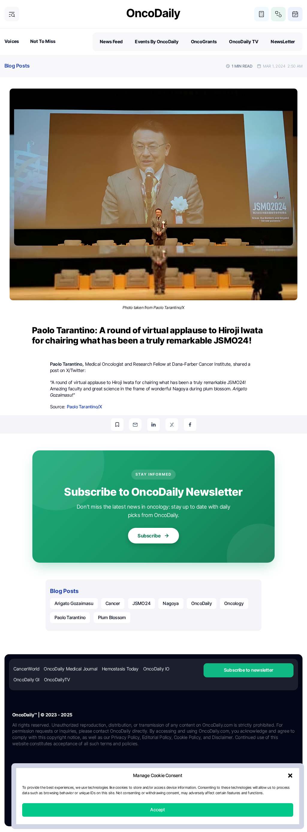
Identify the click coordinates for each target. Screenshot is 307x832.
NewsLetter (283, 41)
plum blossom (112, 617)
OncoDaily (201, 603)
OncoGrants (204, 41)
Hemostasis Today (120, 669)
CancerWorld (26, 669)
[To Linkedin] (153, 424)
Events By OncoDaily (156, 41)
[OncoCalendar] (295, 14)
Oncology (234, 603)
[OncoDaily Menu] (11, 14)
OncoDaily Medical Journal (70, 669)
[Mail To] (135, 424)
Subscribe (149, 536)
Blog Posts (17, 66)
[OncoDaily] (153, 14)
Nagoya (171, 603)
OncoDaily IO (156, 669)
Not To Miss (42, 41)
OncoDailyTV (57, 679)
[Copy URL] (117, 424)
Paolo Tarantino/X (84, 407)
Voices (11, 41)
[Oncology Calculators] (261, 14)
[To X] (171, 424)
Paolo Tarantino (70, 617)
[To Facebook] (190, 424)
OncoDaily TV (243, 41)
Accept (157, 810)
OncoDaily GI (26, 679)
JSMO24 (142, 603)
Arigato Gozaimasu (74, 603)
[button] (290, 776)
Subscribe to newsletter (248, 670)
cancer (113, 603)
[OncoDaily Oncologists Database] (278, 14)
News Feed (111, 41)
